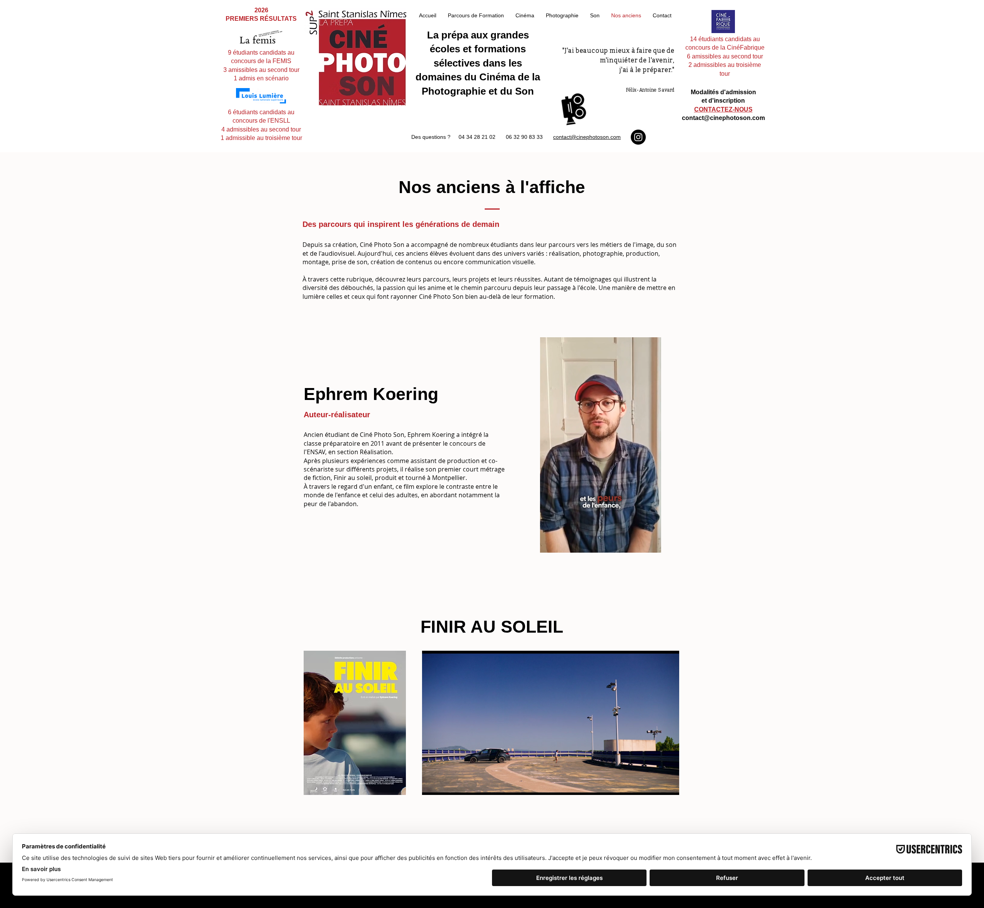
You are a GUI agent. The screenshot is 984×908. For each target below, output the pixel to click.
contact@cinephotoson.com (587, 137)
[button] (651, 544)
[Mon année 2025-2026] (574, 108)
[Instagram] (638, 137)
